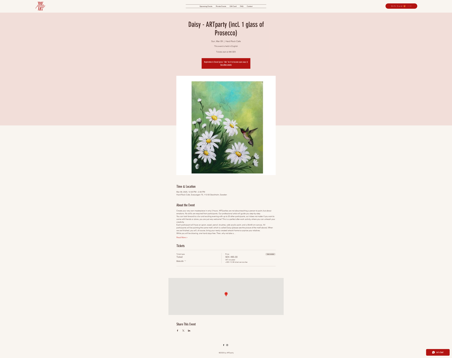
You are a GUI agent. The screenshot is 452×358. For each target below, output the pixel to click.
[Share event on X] (183, 331)
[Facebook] (223, 345)
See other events (226, 65)
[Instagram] (227, 345)
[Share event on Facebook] (177, 331)
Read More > (182, 237)
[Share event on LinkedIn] (189, 331)
